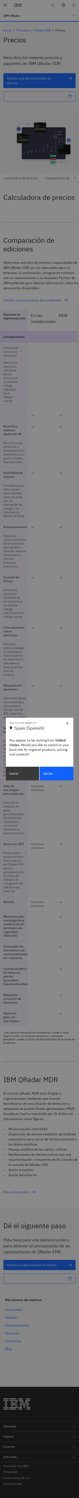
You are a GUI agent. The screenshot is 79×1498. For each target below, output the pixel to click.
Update (48, 773)
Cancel (14, 773)
